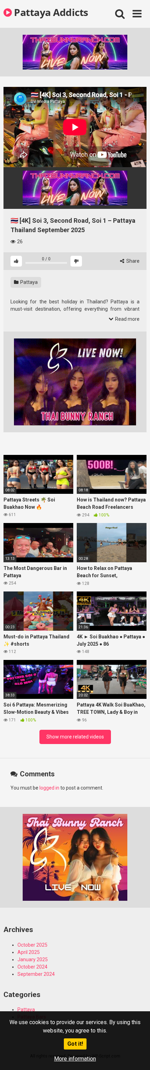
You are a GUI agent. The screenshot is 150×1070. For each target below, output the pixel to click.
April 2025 (28, 952)
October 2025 (32, 945)
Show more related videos (75, 737)
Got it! (75, 1043)
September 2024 (36, 974)
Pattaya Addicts (50, 12)
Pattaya (28, 282)
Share (132, 261)
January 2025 (32, 959)
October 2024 (32, 967)
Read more (127, 319)
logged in (49, 788)
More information (75, 1058)
